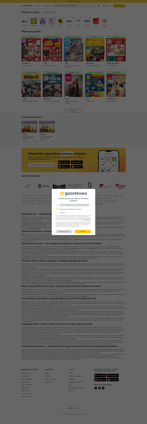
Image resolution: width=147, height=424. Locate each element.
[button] (73, 213)
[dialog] (73, 212)
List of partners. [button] (87, 219)
